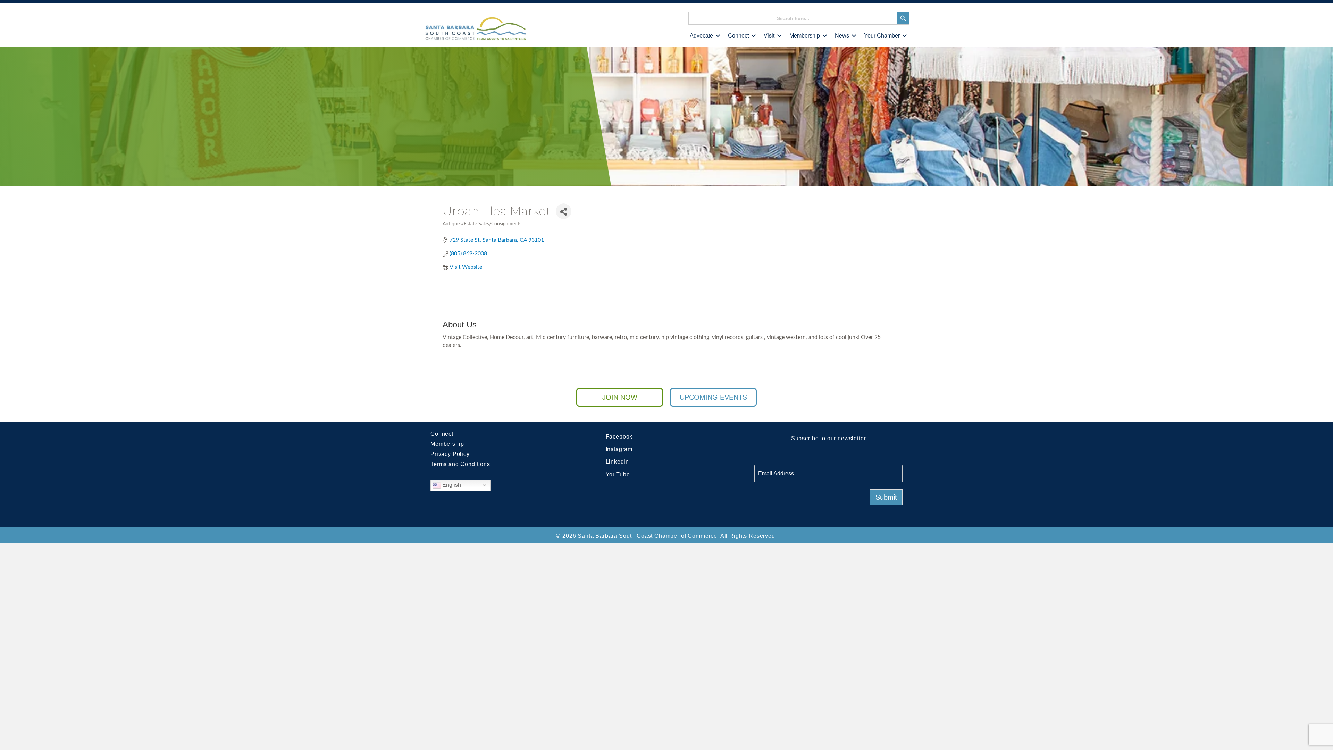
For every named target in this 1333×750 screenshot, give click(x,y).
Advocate (701, 36)
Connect (738, 36)
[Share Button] (563, 211)
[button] (718, 35)
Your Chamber (882, 36)
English (451, 485)
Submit (886, 497)
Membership (804, 36)
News (842, 36)
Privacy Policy (450, 454)
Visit (769, 36)
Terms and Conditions (460, 464)
